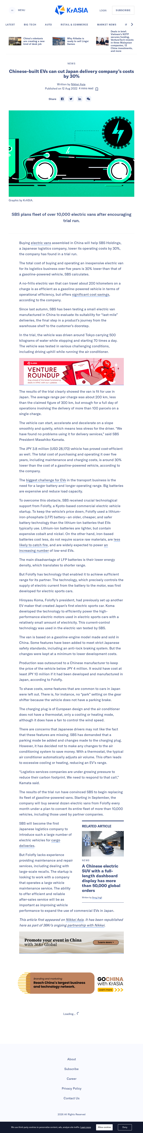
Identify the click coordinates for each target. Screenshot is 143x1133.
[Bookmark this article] (97, 89)
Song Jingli (97, 897)
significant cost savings (90, 294)
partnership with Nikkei (85, 925)
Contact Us (72, 1098)
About (71, 1059)
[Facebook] (62, 99)
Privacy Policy (71, 1088)
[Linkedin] (79, 99)
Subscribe (71, 1069)
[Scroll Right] (133, 24)
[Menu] (12, 10)
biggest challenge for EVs (46, 480)
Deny (124, 1127)
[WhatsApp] (88, 99)
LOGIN (103, 10)
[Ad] (71, 983)
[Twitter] (71, 99)
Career (71, 1079)
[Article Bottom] (71, 942)
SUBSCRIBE (123, 10)
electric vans (41, 243)
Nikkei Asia (78, 84)
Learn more (85, 1127)
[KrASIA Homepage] (71, 10)
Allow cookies (104, 1127)
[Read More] (71, 371)
